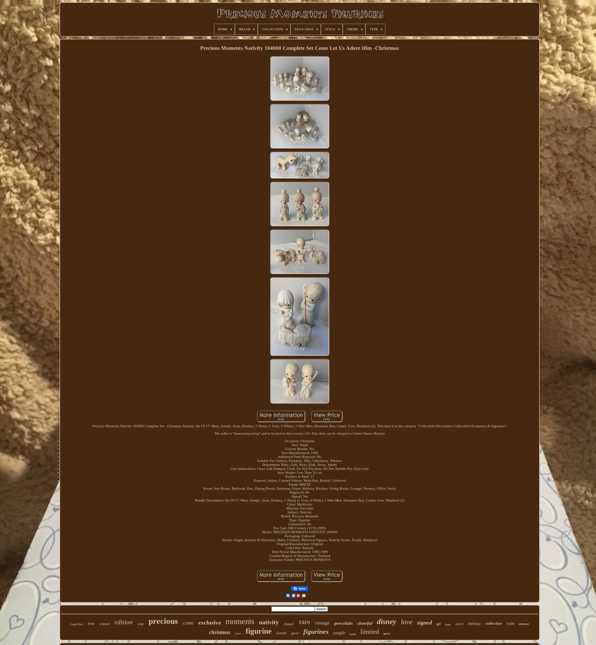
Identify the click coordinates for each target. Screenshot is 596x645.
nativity (269, 622)
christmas (219, 632)
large (140, 624)
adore (459, 624)
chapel (289, 624)
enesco (524, 624)
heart (238, 633)
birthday (474, 624)
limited (369, 631)
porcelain (343, 623)
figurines (315, 631)
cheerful (364, 623)
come (188, 623)
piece (387, 633)
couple (339, 632)
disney (386, 621)
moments (240, 621)
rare (304, 622)
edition (124, 622)
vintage (322, 623)
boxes (448, 624)
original (104, 624)
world (353, 634)
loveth (281, 633)
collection (493, 623)
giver (295, 633)
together (76, 624)
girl (438, 624)
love (406, 622)
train (510, 623)
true (91, 623)
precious (163, 621)
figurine (259, 631)
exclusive (209, 622)
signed (424, 623)
